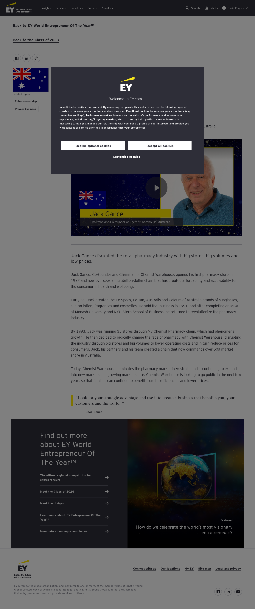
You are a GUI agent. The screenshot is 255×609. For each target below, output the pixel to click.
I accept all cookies (160, 146)
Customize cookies (126, 156)
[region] (127, 120)
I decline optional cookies (92, 146)
